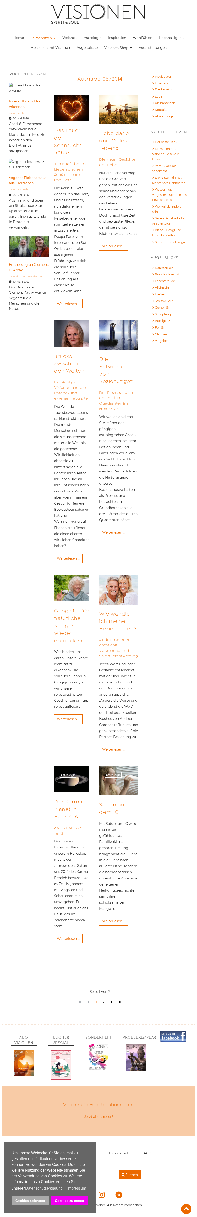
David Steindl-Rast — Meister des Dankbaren (168, 180)
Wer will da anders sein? (166, 209)
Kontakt (161, 110)
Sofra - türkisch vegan (171, 242)
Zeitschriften (41, 38)
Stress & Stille (164, 301)
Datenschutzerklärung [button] (44, 1188)
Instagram (99, 1194)
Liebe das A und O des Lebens (114, 141)
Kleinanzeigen (165, 103)
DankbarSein (164, 268)
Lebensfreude (165, 281)
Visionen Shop (116, 48)
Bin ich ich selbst (167, 274)
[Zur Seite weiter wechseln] (111, 1002)
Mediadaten (163, 76)
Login (159, 96)
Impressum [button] (76, 1188)
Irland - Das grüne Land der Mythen (166, 232)
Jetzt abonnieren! (98, 1117)
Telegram (115, 1194)
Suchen (131, 1175)
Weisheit (69, 38)
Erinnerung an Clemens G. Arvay (29, 267)
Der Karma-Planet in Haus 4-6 (69, 809)
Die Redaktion (165, 89)
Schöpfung (163, 314)
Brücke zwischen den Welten (69, 364)
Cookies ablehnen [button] (30, 1201)
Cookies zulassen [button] (69, 1201)
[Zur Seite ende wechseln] (119, 1002)
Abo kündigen (165, 116)
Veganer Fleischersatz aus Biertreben (27, 180)
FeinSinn (161, 327)
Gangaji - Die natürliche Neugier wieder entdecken (71, 625)
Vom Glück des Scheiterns (164, 168)
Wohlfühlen (142, 38)
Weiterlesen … (68, 304)
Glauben (161, 334)
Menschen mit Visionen (50, 47)
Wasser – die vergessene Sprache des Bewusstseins (169, 195)
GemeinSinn (163, 307)
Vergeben (162, 341)
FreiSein (160, 294)
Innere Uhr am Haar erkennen (25, 104)
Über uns (161, 83)
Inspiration (117, 38)
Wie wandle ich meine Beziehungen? (117, 621)
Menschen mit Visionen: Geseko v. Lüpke (165, 154)
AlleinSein (162, 287)
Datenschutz (119, 1153)
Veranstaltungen (153, 47)
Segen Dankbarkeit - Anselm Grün (168, 221)
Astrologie (92, 38)
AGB (147, 1153)
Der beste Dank (166, 142)
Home (18, 38)
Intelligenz (162, 321)
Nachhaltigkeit (171, 38)
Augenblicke (87, 47)
